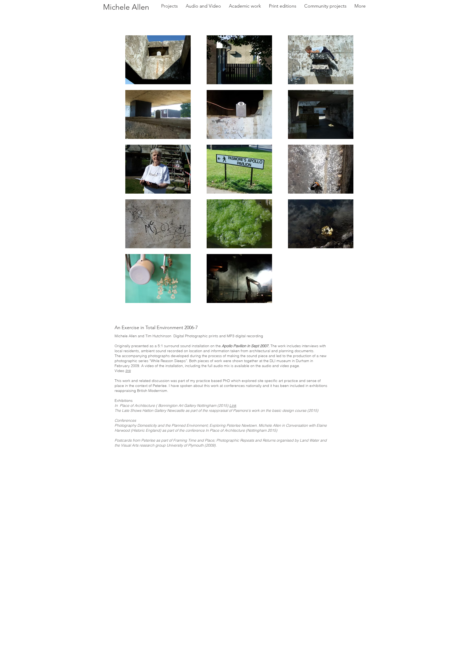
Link (232, 405)
